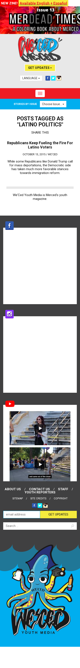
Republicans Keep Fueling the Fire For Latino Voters (40, 145)
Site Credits (38, 498)
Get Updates (39, 67)
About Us (13, 489)
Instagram (58, 78)
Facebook (47, 78)
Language (30, 78)
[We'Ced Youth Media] (40, 49)
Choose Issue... (52, 104)
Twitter (53, 78)
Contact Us (39, 489)
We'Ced (53, 154)
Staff (63, 489)
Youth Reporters (40, 492)
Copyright (61, 498)
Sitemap (17, 498)
